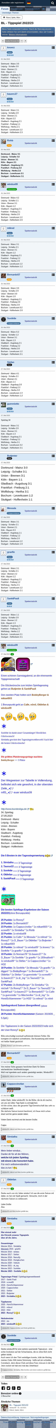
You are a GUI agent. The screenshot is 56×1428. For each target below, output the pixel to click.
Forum (4, 9)
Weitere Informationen (18, 34)
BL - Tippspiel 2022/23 (17, 23)
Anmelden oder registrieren (13, 3)
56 (22, 41)
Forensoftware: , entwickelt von (28, 1423)
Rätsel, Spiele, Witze (16, 1410)
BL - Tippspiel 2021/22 (18, 1405)
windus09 (12, 1407)
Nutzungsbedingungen (39, 1417)
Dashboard (16, 9)
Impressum (24, 1417)
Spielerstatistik (31, 50)
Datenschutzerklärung (10, 1417)
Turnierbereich (32, 9)
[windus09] (4, 1407)
